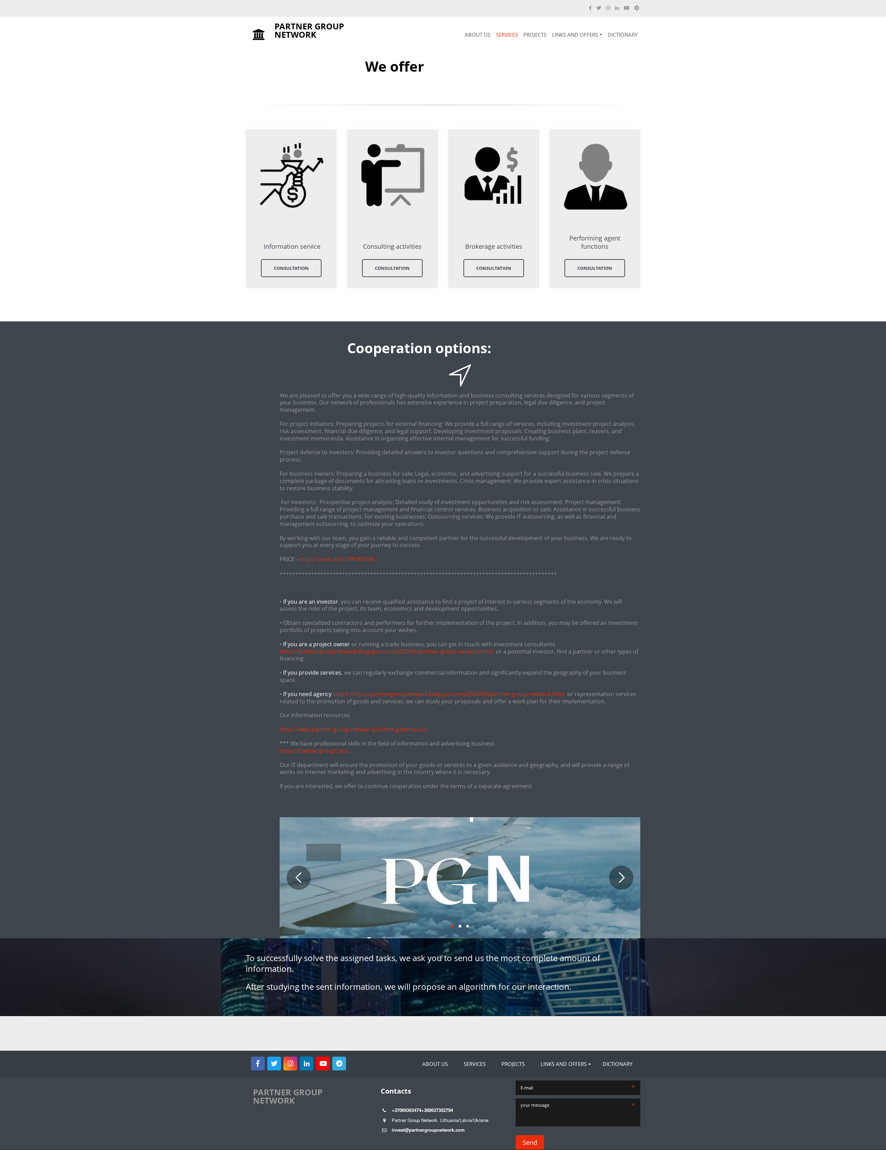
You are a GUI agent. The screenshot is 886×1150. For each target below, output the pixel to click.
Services (507, 34)
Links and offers (575, 34)
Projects (534, 34)
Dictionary (623, 34)
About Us (477, 34)
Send (530, 1142)
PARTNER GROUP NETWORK (320, 34)
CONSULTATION (291, 268)
